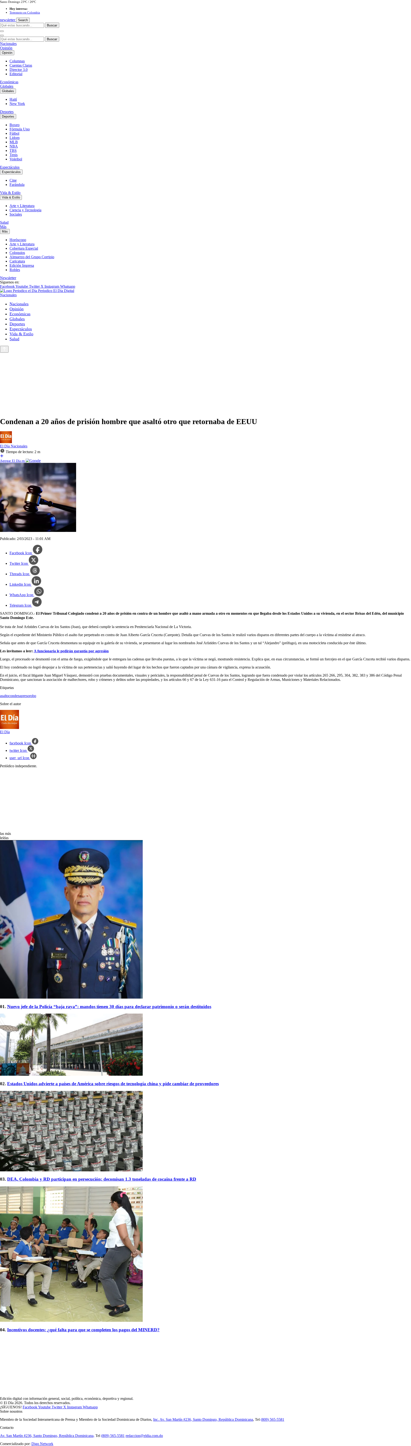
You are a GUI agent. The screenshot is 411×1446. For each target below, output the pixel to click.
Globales (6, 86)
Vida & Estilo (10, 193)
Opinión (6, 48)
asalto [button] (4, 696)
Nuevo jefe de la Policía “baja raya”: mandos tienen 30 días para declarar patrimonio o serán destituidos (109, 1006)
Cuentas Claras (21, 65)
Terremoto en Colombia (25, 12)
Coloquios (17, 253)
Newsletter (8, 278)
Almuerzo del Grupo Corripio (32, 257)
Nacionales (8, 44)
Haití (13, 99)
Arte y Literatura (22, 206)
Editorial (16, 74)
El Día (5, 446)
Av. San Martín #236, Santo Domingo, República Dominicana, (47, 1436)
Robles (15, 270)
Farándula (17, 185)
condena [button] (15, 696)
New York (17, 104)
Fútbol (14, 133)
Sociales (16, 214)
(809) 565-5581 (272, 1419)
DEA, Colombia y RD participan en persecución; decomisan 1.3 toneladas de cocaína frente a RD (101, 1179)
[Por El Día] (6, 442)
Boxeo (15, 125)
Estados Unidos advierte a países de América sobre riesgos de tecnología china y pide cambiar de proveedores (113, 1083)
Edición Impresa (22, 265)
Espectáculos (10, 167)
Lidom (15, 138)
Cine (13, 180)
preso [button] (25, 696)
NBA (14, 146)
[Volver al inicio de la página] (4, 349)
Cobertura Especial (24, 248)
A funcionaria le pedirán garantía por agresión (71, 651)
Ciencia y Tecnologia (25, 210)
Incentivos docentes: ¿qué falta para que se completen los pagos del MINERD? (83, 1329)
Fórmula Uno (20, 129)
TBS (13, 151)
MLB (14, 142)
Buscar (52, 25)
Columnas (17, 61)
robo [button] (32, 696)
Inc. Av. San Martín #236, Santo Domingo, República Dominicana (203, 1419)
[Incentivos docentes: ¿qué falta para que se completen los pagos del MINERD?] (205, 1254)
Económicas (9, 82)
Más (3, 227)
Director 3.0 (19, 70)
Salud (4, 222)
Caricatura (17, 261)
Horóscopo (18, 240)
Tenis (14, 155)
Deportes (7, 112)
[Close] (2, 35)
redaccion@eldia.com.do (144, 1436)
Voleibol (16, 159)
